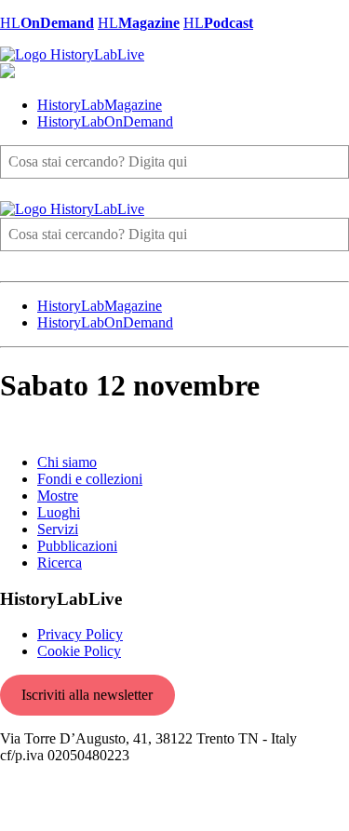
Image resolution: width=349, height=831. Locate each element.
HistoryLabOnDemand (105, 121)
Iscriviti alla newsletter (87, 695)
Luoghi (58, 512)
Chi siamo (67, 462)
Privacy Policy (80, 634)
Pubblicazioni (77, 546)
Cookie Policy (79, 651)
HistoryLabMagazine (99, 105)
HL (47, 23)
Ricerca (59, 562)
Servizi (57, 529)
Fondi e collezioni (89, 479)
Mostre (57, 495)
